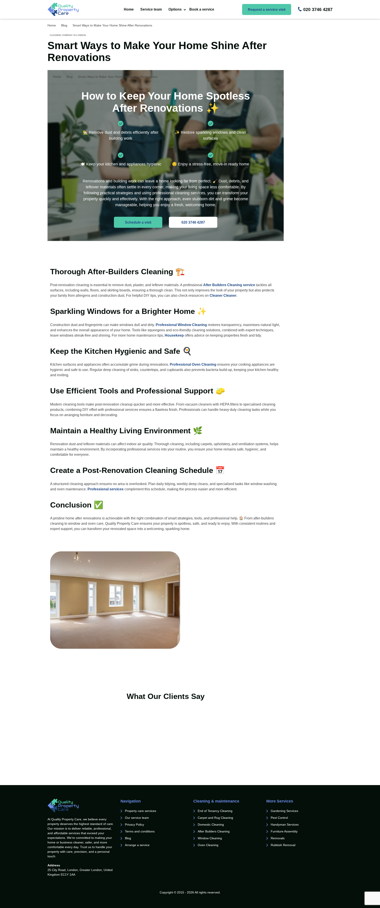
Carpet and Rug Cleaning (215, 817)
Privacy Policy (134, 824)
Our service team (137, 817)
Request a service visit (266, 9)
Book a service (201, 9)
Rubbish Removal (283, 845)
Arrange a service (137, 845)
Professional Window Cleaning (181, 325)
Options (175, 9)
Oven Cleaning (208, 845)
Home (129, 9)
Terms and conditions (140, 831)
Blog (128, 838)
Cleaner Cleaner (223, 295)
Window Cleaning (210, 838)
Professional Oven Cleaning (193, 364)
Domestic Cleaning (211, 824)
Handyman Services (285, 824)
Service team (151, 9)
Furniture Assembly (284, 831)
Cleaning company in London (68, 35)
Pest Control (280, 817)
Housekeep (174, 335)
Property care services (140, 811)
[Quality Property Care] (72, 9)
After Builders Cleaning (214, 831)
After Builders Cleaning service (229, 285)
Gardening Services (284, 811)
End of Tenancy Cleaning (215, 811)
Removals (278, 838)
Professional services (106, 489)
